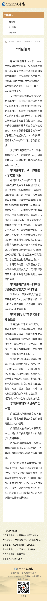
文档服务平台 (21, 540)
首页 (19, 42)
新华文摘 (21, 554)
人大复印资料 (8, 554)
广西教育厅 (7, 540)
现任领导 (12, 33)
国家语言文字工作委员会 (13, 545)
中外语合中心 (8, 549)
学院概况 (26, 42)
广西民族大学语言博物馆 (28, 535)
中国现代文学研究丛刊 (12, 559)
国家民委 (31, 545)
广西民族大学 (8, 535)
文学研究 (31, 549)
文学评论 (21, 549)
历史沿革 (12, 27)
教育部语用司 (35, 540)
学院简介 (12, 22)
